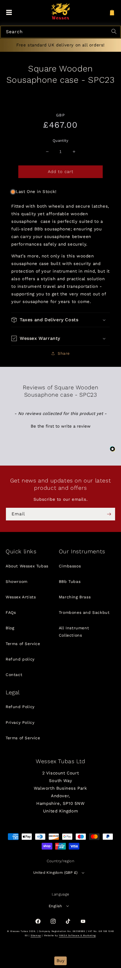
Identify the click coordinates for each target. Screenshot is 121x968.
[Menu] (9, 12)
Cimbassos (70, 566)
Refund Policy (20, 706)
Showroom (17, 581)
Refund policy (20, 659)
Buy (61, 960)
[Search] (115, 32)
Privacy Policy (20, 722)
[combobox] (60, 32)
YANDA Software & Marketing (77, 935)
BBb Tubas (69, 581)
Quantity (60, 140)
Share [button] (64, 353)
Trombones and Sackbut (84, 612)
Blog (10, 628)
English (55, 906)
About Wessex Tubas (27, 566)
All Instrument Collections (74, 631)
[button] (60, 320)
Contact (14, 674)
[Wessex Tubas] (60, 11)
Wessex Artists (21, 597)
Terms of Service (23, 643)
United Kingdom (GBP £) (55, 872)
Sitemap (36, 935)
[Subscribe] (109, 514)
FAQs (11, 612)
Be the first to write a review (61, 426)
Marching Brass (75, 597)
